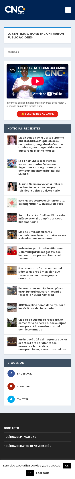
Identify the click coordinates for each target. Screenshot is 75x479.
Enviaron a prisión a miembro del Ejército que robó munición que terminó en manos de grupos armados (40, 273)
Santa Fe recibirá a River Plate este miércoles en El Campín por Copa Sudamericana (41, 218)
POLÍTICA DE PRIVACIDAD (20, 437)
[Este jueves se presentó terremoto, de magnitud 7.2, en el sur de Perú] (12, 202)
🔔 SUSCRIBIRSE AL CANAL (37, 113)
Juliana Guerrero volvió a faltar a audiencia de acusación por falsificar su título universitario (40, 187)
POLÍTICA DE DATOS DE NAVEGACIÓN (27, 446)
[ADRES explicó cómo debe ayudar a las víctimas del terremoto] (12, 307)
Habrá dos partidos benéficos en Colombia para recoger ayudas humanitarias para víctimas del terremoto (40, 253)
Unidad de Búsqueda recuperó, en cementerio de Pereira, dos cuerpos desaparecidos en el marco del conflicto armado (42, 325)
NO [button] (29, 473)
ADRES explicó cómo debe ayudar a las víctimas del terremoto (42, 306)
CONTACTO (11, 428)
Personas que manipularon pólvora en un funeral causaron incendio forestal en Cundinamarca (42, 292)
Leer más (43, 473)
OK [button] (67, 465)
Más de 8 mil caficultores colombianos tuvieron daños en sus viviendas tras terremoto (42, 235)
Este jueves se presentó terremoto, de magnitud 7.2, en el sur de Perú (41, 202)
